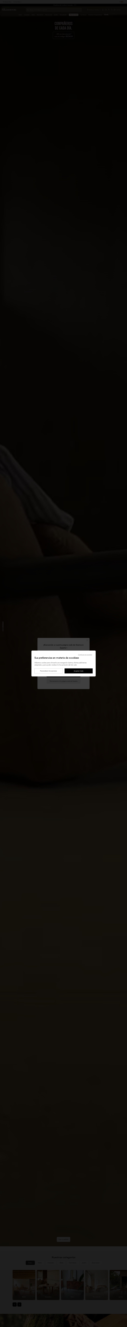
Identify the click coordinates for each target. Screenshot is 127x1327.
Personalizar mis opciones (48, 671)
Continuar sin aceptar (85, 655)
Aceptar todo (78, 671)
